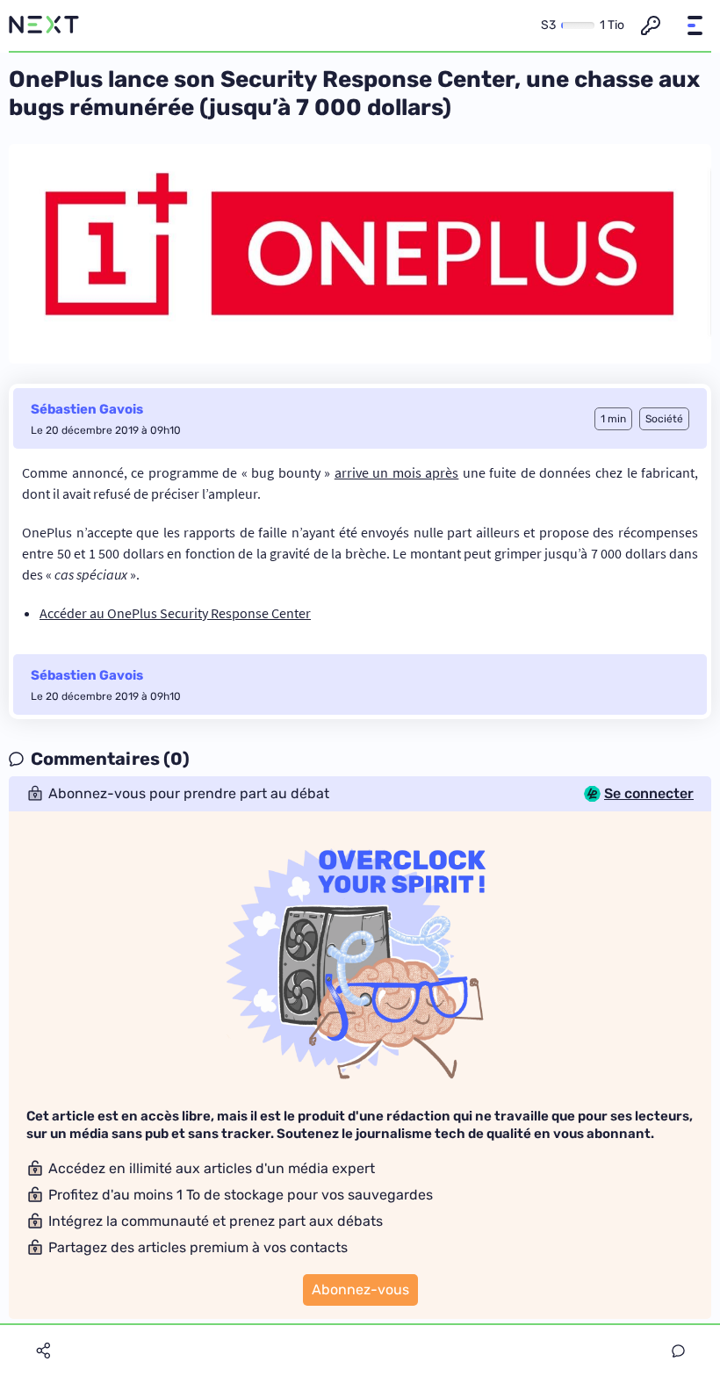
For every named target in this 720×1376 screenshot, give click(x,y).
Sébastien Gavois (87, 409)
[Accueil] (44, 25)
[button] (694, 25)
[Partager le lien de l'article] (43, 1350)
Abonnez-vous (360, 1289)
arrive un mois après (397, 472)
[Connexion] (650, 25)
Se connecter (649, 794)
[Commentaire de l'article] (678, 1351)
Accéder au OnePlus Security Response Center (175, 613)
